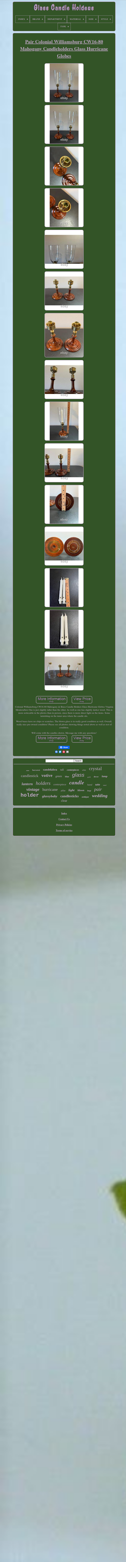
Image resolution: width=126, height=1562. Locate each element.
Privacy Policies (64, 824)
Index (64, 813)
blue (67, 776)
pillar (63, 790)
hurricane (50, 789)
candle (76, 782)
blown (81, 790)
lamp (104, 776)
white (84, 770)
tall (62, 769)
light (72, 790)
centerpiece (59, 784)
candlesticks (69, 796)
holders (43, 783)
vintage (32, 789)
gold (89, 777)
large (89, 791)
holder (30, 795)
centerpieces (73, 770)
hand (89, 784)
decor (96, 776)
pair (98, 789)
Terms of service (64, 830)
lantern (27, 784)
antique (85, 797)
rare (27, 770)
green (58, 776)
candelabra (50, 769)
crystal (95, 768)
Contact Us (64, 819)
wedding (100, 795)
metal (104, 785)
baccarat (36, 770)
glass (78, 775)
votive (46, 775)
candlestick (29, 776)
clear (64, 801)
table (97, 784)
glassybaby (49, 796)
